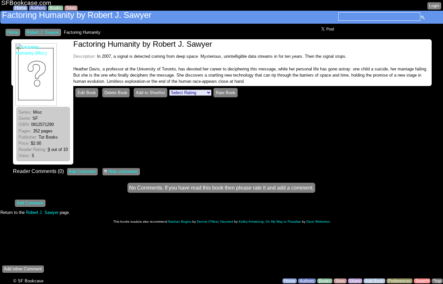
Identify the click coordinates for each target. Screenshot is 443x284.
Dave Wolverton (318, 221)
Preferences (399, 280)
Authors (37, 8)
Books (56, 8)
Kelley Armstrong (251, 221)
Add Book (374, 280)
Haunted (226, 221)
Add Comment (82, 171)
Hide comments (122, 171)
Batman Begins (179, 221)
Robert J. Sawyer (43, 32)
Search (422, 280)
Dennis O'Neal (207, 221)
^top (437, 280)
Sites (71, 8)
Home (20, 8)
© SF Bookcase (28, 280)
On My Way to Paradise (283, 221)
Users (355, 280)
